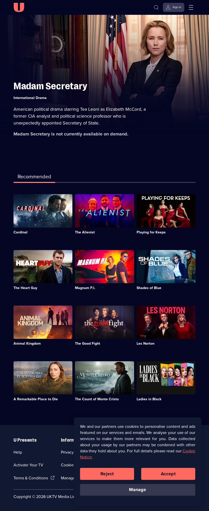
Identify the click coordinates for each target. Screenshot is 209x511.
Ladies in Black (149, 399)
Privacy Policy (73, 452)
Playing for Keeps (151, 232)
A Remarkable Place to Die (36, 399)
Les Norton (145, 343)
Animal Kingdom (27, 343)
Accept (168, 473)
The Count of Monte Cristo (97, 399)
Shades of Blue (149, 288)
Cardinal (21, 232)
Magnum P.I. (85, 288)
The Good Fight (87, 343)
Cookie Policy (73, 465)
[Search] (156, 7)
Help (18, 452)
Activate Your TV (28, 465)
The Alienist (85, 232)
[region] (137, 461)
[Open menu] (190, 7)
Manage (137, 489)
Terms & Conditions (31, 478)
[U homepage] (19, 7)
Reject (107, 473)
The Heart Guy (25, 288)
